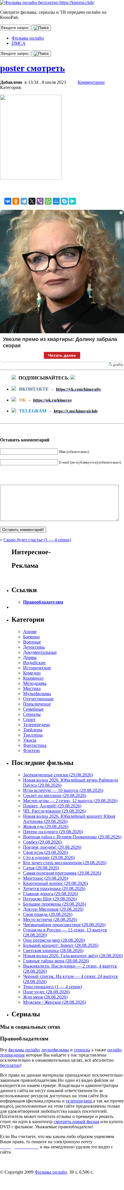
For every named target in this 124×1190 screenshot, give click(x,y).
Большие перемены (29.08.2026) (54, 904)
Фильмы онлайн (28, 38)
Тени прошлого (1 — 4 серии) (52, 986)
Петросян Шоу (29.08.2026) (50, 898)
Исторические (37, 667)
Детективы (34, 647)
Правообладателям (43, 602)
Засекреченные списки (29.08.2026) (58, 774)
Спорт (29, 719)
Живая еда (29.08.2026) (45, 826)
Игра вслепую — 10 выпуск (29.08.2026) (63, 790)
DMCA (19, 43)
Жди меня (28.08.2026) (45, 997)
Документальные (40, 652)
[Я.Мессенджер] (72, 201)
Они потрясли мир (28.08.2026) (54, 940)
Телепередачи (36, 724)
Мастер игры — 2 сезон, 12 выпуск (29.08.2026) (70, 800)
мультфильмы (55, 1049)
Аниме (30, 631)
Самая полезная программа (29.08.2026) (62, 873)
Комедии (32, 672)
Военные (32, 641)
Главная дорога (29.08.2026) (50, 893)
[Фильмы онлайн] (47, 2)
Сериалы (32, 714)
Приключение (37, 703)
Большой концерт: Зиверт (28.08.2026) (60, 945)
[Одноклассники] (15, 201)
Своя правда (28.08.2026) (47, 914)
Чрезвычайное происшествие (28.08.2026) (64, 924)
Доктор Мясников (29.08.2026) (53, 909)
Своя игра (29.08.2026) (45, 852)
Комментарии (91, 82)
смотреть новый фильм (76, 1121)
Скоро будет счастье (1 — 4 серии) (37, 539)
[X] (32, 201)
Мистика (32, 688)
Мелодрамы (34, 683)
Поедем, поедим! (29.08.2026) (52, 847)
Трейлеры (32, 729)
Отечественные (38, 698)
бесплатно (10, 1065)
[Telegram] (23, 201)
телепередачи (79, 1100)
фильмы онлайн (24, 1049)
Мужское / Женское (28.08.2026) (54, 1002)
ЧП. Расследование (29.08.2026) (54, 811)
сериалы (82, 1049)
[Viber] (40, 201)
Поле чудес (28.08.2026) (46, 991)
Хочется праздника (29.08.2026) (54, 888)
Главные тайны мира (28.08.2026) (56, 960)
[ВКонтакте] (7, 201)
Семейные (33, 709)
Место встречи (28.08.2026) (50, 919)
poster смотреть (32, 68)
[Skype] (64, 201)
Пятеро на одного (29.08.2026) (53, 831)
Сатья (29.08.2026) (41, 867)
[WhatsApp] (48, 201)
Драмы (30, 657)
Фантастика (34, 745)
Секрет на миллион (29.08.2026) (54, 795)
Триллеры (33, 734)
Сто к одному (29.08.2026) (49, 857)
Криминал (33, 678)
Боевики (31, 636)
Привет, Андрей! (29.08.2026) (52, 805)
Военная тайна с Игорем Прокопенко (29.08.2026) (72, 836)
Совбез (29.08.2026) (42, 842)
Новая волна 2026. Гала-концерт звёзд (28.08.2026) (73, 955)
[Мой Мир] (56, 201)
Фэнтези (31, 750)
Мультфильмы (37, 693)
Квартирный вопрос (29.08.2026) (55, 883)
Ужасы (29, 740)
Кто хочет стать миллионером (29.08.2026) (64, 862)
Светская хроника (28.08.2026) (53, 950)
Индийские (34, 662)
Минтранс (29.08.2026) (45, 878)
